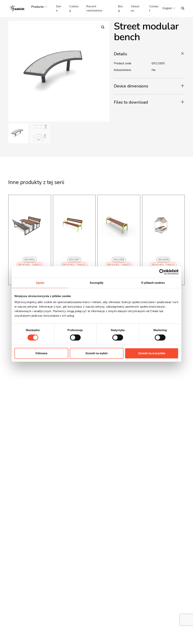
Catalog (73, 8)
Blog (120, 8)
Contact (154, 8)
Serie (58, 8)
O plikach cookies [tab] (153, 282)
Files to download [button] (131, 102)
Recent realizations (94, 8)
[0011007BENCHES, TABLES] (74, 225)
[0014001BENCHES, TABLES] (29, 225)
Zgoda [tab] (40, 282)
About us (135, 8)
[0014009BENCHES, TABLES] (163, 225)
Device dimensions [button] (131, 86)
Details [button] (120, 54)
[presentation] (17, 245)
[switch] (75, 337)
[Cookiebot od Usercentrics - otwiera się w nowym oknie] (162, 272)
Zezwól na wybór (96, 353)
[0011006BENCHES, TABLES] (119, 225)
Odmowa (41, 353)
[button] (103, 27)
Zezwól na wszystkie (151, 353)
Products (37, 7)
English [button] (167, 8)
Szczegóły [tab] (96, 282)
